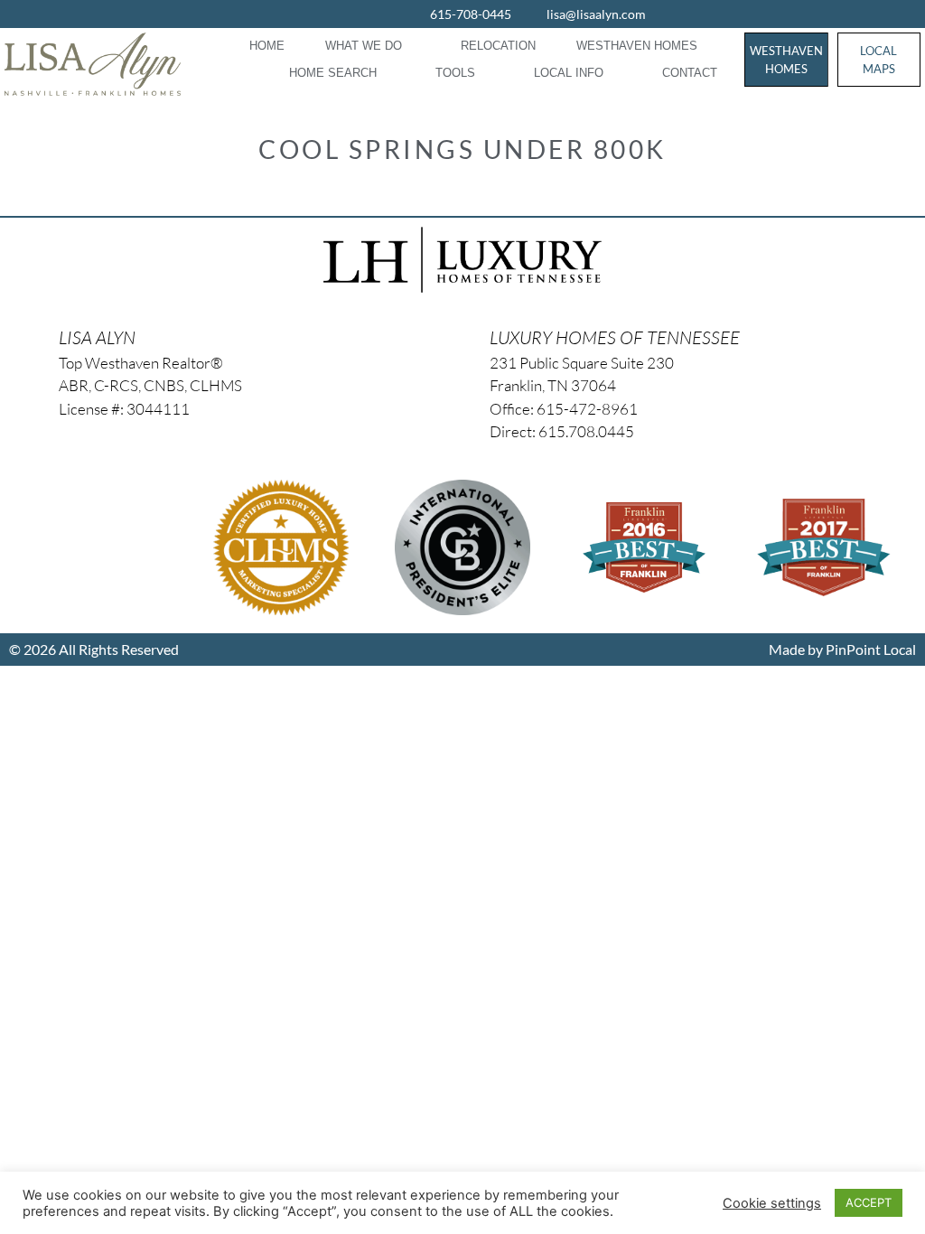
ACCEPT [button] (869, 1202)
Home (267, 45)
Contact (689, 72)
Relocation (498, 45)
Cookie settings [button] (772, 1203)
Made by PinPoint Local (842, 649)
